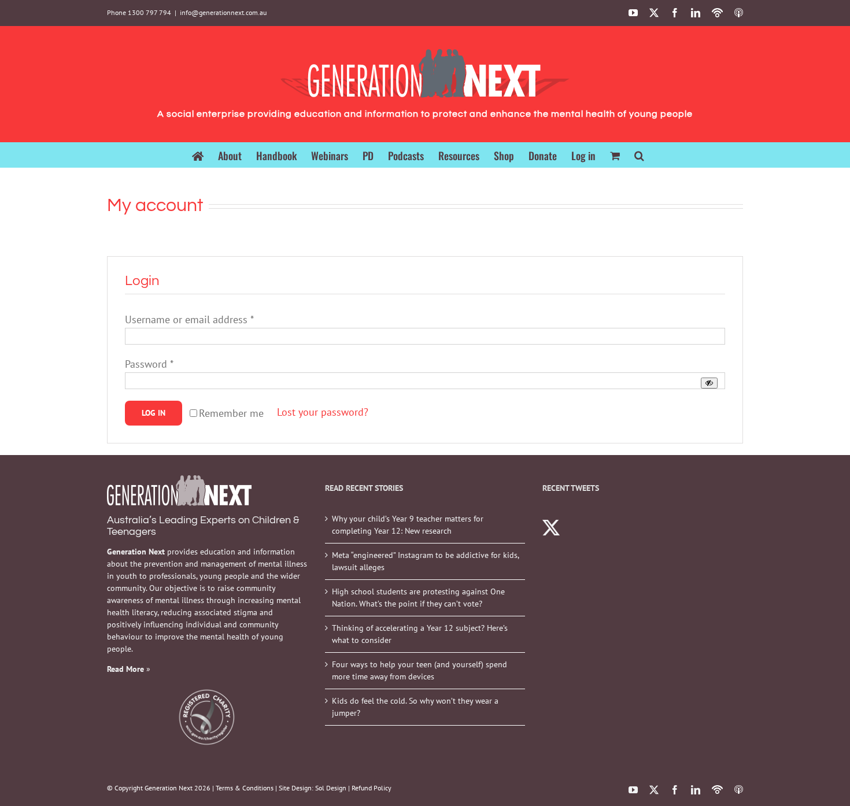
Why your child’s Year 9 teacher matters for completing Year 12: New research (407, 524)
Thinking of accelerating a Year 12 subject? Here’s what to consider (420, 634)
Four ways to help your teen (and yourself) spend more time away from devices (419, 670)
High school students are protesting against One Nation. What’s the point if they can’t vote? (418, 597)
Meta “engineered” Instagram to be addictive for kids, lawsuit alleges (425, 561)
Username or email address (189, 319)
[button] (639, 154)
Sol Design (330, 787)
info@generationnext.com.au (223, 12)
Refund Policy (371, 787)
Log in (153, 413)
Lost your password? (322, 412)
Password (149, 364)
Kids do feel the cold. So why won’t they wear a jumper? (415, 707)
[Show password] (709, 383)
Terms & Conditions (245, 787)
